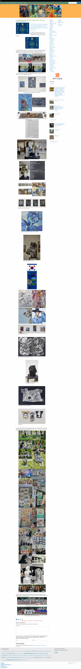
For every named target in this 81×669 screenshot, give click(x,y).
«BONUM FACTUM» (6, 651)
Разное (51, 58)
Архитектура (51, 26)
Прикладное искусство (41, 27)
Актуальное (31, 651)
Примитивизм (24, 657)
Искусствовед (20, 2)
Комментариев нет (33, 30)
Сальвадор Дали (57, 129)
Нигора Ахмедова (49, 655)
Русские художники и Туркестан (30, 657)
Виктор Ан (43, 651)
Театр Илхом (52, 65)
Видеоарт (51, 28)
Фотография (32, 28)
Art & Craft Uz (2, 662)
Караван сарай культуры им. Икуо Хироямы (52, 47)
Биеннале (51, 27)
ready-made (51, 21)
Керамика (31, 655)
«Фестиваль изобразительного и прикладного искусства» (16, 651)
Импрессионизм (52, 38)
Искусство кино (52, 40)
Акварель (28, 651)
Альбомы (51, 25)
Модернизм (51, 50)
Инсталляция (52, 39)
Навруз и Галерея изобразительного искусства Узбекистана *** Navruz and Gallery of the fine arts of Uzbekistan (58, 108)
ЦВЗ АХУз (20, 659)
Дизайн (51, 34)
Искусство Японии (57, 113)
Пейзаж (34, 27)
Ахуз (34, 651)
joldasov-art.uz (3, 663)
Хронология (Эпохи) (53, 119)
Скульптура (45, 27)
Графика (51, 33)
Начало (2, 2)
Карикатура (28, 655)
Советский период (52, 60)
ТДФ (40, 657)
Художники (6, 2)
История (14, 655)
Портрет (36, 27)
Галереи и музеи (4, 653)
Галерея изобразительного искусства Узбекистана (53, 31)
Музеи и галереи (52, 51)
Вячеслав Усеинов (47, 651)
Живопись (51, 37)
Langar (2, 651)
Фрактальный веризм (4, 667)
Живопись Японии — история (59, 100)
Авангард (51, 22)
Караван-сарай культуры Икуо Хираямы (21, 655)
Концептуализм (52, 49)
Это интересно (52, 71)
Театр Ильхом (43, 657)
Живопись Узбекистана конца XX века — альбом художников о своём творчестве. (59, 124)
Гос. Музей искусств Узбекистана (19, 653)
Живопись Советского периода (41, 653)
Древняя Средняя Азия (13, 2)
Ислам (51, 45)
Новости (51, 52)
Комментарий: (18, 625)
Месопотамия (56, 135)
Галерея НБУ (11, 653)
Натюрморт (45, 655)
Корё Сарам (2, 665)
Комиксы (34, 655)
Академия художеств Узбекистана (5, 664)
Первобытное (52, 53)
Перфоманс (7, 657)
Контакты (25, 2)
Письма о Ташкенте (3, 666)
